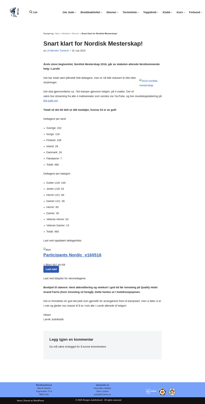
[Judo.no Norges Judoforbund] (14, 12)
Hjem (57, 33)
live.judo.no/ (50, 100)
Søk (35, 12)
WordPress (38, 400)
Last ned (51, 269)
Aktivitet (65, 33)
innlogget (70, 346)
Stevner (75, 33)
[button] (75, 12)
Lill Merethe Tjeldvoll (58, 50)
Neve (19, 400)
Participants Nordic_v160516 (72, 255)
